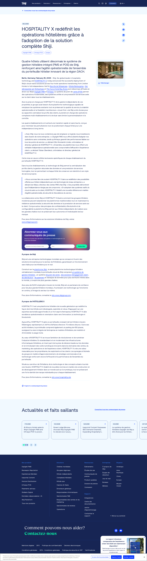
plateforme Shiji (40, 269)
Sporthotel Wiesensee (58, 86)
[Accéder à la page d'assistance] (106, 3)
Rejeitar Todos (116, 557)
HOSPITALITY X (41, 81)
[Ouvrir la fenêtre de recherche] (99, 3)
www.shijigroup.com (30, 222)
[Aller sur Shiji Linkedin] (116, 530)
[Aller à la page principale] (24, 3)
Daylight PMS (39, 92)
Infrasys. (50, 92)
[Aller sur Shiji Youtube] (120, 530)
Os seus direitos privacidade (100, 557)
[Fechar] (144, 557)
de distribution (27, 277)
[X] (123, 25)
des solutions (66, 275)
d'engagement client (80, 275)
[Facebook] (123, 31)
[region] (73, 557)
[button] (112, 3)
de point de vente (53, 275)
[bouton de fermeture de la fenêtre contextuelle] (144, 537)
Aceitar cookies (128, 557)
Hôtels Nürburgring (76, 86)
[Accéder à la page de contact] (102, 3)
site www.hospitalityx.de (61, 377)
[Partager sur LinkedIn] (123, 36)
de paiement (39, 277)
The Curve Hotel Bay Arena (57, 89)
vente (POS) (77, 92)
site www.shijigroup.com (61, 295)
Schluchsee (39, 89)
